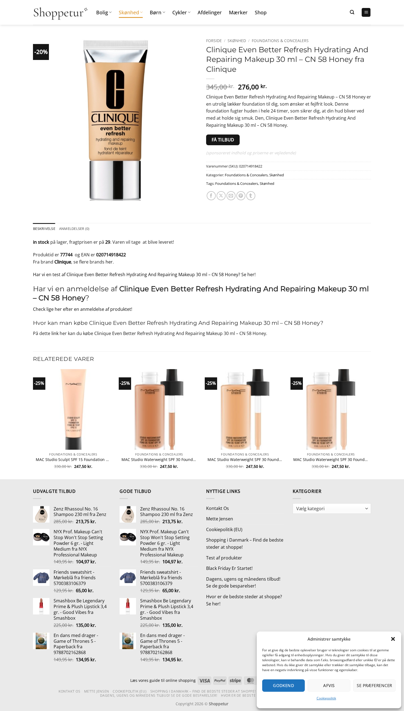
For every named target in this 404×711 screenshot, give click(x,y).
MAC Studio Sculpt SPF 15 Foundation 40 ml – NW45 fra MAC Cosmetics (73, 459)
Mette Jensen (219, 519)
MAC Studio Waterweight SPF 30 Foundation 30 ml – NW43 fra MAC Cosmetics (159, 459)
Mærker (238, 12)
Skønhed (129, 12)
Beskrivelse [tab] (44, 228)
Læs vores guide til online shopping (163, 680)
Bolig (102, 12)
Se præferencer (374, 685)
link (55, 333)
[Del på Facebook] (211, 195)
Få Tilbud (223, 140)
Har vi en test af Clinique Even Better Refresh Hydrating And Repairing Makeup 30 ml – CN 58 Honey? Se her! (144, 274)
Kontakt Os (217, 508)
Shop (261, 12)
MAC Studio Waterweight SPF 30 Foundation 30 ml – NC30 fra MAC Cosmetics (330, 459)
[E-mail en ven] (231, 195)
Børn (155, 12)
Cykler (179, 12)
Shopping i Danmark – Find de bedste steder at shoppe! (244, 543)
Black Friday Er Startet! (229, 568)
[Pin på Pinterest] (240, 195)
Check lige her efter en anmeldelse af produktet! (82, 309)
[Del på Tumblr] (250, 195)
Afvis (328, 685)
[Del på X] (221, 195)
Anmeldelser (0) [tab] (74, 228)
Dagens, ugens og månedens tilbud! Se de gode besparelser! (243, 582)
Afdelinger (210, 12)
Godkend (283, 685)
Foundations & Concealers (280, 40)
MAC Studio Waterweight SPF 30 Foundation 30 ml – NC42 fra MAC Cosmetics (245, 459)
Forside (214, 40)
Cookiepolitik (326, 698)
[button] (393, 639)
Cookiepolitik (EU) (224, 529)
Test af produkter (224, 558)
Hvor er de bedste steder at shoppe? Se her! (244, 600)
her (109, 262)
